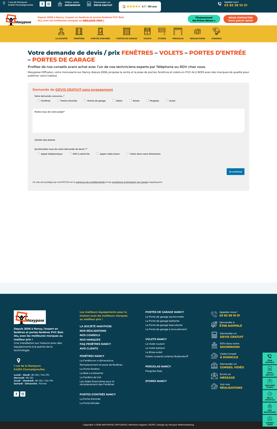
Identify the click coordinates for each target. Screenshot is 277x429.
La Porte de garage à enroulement (166, 329)
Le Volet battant (155, 348)
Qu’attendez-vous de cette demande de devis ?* (60, 149)
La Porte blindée (90, 403)
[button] (140, 6)
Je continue (235, 171)
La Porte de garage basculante (163, 325)
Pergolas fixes (153, 371)
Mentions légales (138, 424)
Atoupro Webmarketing (181, 424)
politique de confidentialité (90, 182)
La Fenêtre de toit (90, 377)
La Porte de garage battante (162, 321)
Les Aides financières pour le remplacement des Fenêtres (97, 383)
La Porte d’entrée (90, 399)
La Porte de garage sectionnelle (164, 316)
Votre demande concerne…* (49, 96)
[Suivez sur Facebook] (42, 4)
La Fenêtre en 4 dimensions (96, 360)
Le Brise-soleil (153, 352)
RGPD (152, 424)
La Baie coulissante (91, 373)
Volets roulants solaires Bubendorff (166, 356)
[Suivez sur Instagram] (48, 4)
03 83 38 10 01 (235, 5)
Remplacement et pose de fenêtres (101, 364)
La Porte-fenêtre (90, 369)
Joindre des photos (44, 140)
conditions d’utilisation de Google (130, 182)
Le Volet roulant (155, 343)
